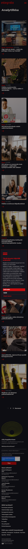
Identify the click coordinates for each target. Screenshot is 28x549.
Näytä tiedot (7, 296)
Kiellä (5, 293)
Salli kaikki (6, 289)
